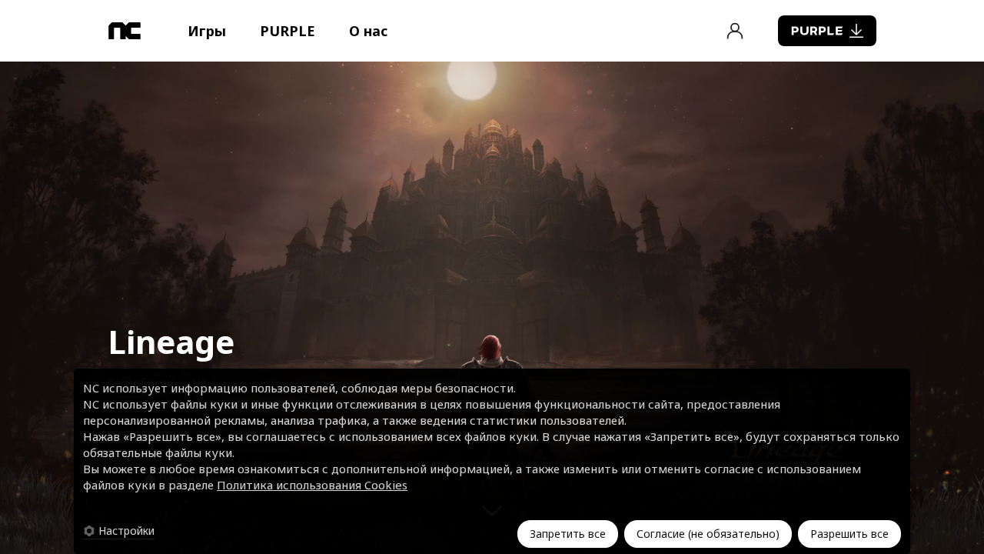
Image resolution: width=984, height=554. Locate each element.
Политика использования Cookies (312, 484)
